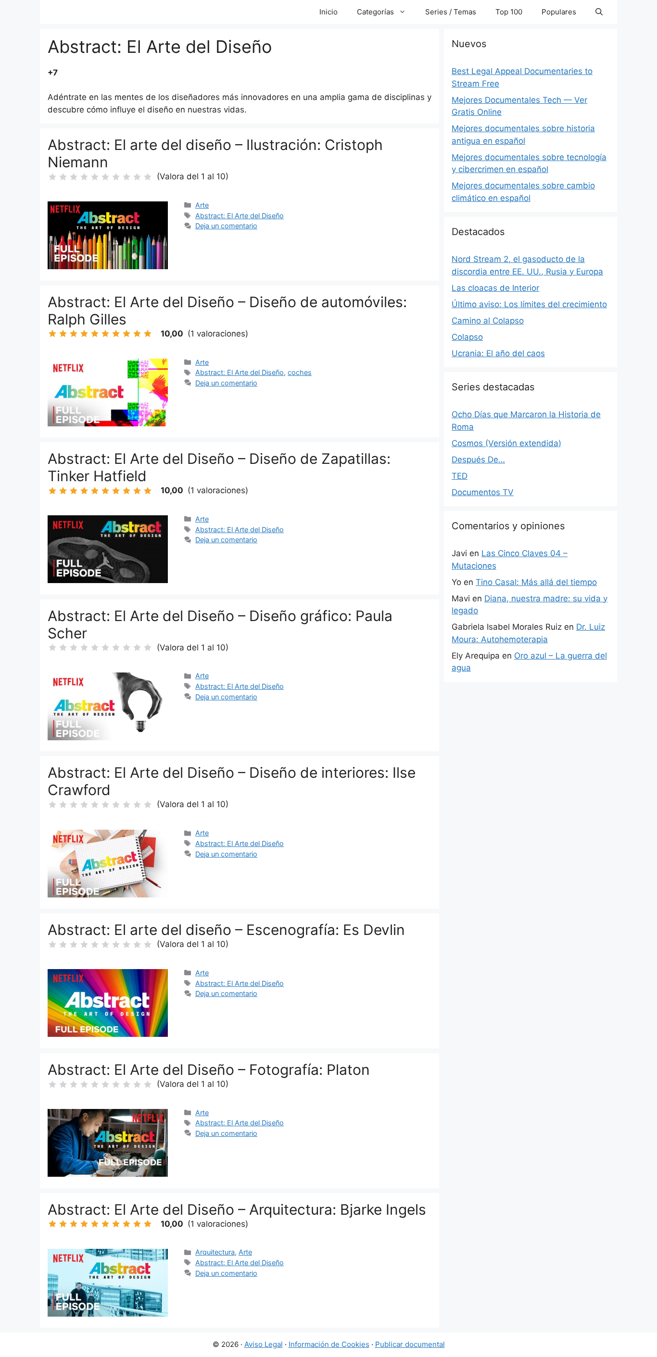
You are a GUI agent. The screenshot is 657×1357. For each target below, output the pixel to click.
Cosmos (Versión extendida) (506, 443)
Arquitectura (215, 1252)
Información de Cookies (329, 1344)
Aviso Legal (263, 1344)
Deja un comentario (226, 226)
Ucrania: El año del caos (498, 353)
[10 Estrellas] (147, 177)
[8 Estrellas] (126, 177)
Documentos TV (483, 492)
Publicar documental (410, 1344)
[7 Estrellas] (116, 177)
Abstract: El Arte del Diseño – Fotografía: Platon (209, 1069)
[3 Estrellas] (73, 177)
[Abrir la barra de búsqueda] (599, 12)
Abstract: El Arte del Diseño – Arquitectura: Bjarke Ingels (237, 1209)
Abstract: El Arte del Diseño (239, 216)
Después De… (478, 459)
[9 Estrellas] (137, 177)
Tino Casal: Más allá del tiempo (536, 582)
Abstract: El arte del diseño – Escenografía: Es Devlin (226, 929)
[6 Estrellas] (105, 177)
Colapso (467, 337)
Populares (559, 11)
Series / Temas (450, 11)
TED (459, 476)
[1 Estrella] (52, 177)
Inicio (328, 11)
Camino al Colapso (488, 320)
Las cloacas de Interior (495, 288)
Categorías (375, 11)
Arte (202, 205)
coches (300, 372)
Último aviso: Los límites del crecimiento (529, 304)
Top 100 (508, 11)
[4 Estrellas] (84, 177)
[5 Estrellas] (95, 177)
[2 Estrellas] (63, 177)
